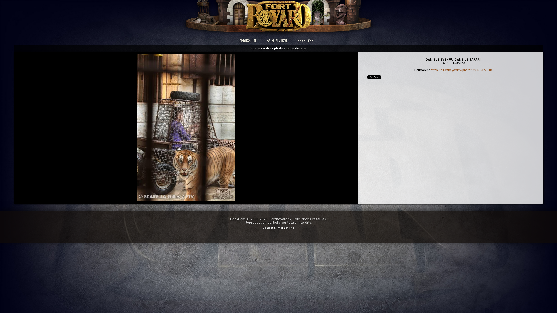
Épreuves (305, 40)
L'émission (247, 40)
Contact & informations (278, 227)
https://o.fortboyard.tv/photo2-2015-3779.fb (461, 70)
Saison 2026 (277, 40)
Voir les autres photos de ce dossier (278, 48)
